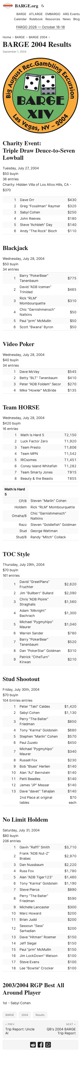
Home (7, 37)
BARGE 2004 (38, 37)
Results (40, 1014)
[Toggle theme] (43, 5)
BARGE (20, 37)
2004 (24, 1014)
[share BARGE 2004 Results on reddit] (33, 1045)
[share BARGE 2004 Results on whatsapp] (48, 1045)
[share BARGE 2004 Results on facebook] (40, 1045)
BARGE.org (26, 5)
